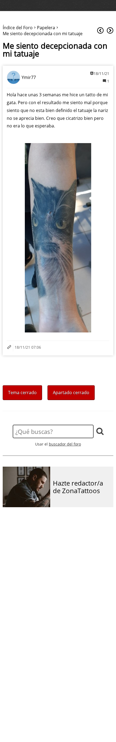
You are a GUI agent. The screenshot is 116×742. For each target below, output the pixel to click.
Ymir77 (29, 77)
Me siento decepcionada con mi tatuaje (55, 50)
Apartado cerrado (71, 392)
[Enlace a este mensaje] (10, 347)
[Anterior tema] (100, 30)
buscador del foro (65, 444)
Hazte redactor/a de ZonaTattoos (78, 487)
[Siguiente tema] (110, 30)
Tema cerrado (22, 392)
